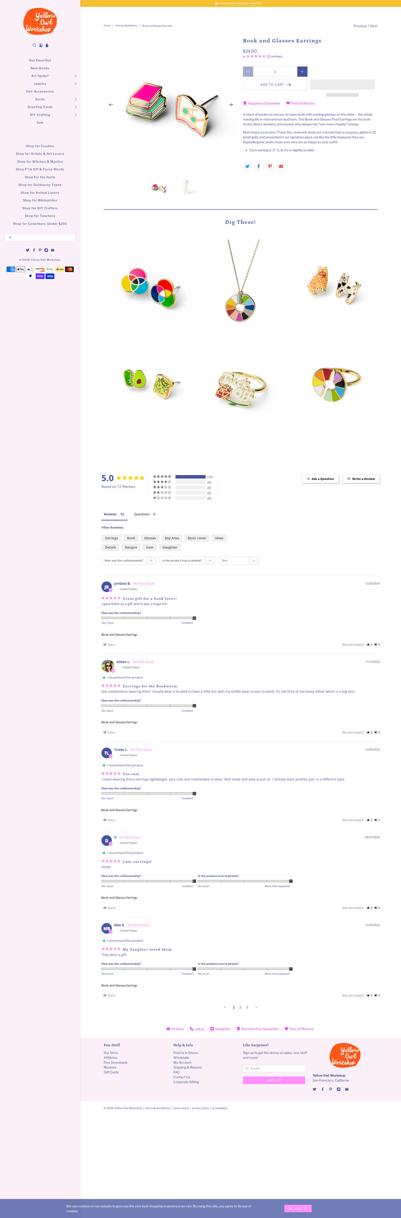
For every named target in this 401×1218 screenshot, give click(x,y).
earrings (111, 538)
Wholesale (181, 1057)
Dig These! (240, 222)
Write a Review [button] (363, 479)
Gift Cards (111, 1072)
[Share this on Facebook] (258, 166)
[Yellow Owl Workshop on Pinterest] (40, 251)
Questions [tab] (142, 514)
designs (131, 547)
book (131, 538)
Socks (40, 99)
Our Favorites (40, 60)
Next (374, 26)
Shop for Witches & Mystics (40, 161)
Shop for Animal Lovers (40, 192)
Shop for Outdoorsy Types (40, 185)
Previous (360, 26)
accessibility (219, 1108)
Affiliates (110, 1057)
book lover (197, 538)
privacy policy (200, 1108)
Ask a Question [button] (323, 479)
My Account (182, 1062)
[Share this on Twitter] (247, 166)
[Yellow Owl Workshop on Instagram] (46, 251)
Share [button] (111, 645)
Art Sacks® (40, 76)
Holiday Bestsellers (126, 26)
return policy (181, 1108)
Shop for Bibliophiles (40, 200)
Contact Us (181, 1077)
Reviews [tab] (110, 514)
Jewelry (40, 84)
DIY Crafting (40, 115)
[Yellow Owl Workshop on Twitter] (28, 251)
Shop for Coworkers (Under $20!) (40, 223)
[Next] (231, 105)
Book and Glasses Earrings (119, 634)
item (150, 547)
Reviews (110, 1067)
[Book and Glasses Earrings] (171, 105)
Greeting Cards (40, 107)
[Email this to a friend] (281, 166)
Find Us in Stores (185, 1053)
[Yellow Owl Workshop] (40, 21)
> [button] (256, 1007)
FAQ (176, 1072)
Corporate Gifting (186, 1082)
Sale (40, 122)
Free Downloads (115, 1062)
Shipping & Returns (187, 1067)
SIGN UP (274, 1080)
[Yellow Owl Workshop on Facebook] (34, 251)
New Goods (40, 68)
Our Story (111, 1053)
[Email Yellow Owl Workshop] (52, 251)
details (110, 547)
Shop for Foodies (40, 146)
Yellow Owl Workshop (45, 259)
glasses (150, 538)
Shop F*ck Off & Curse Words (40, 169)
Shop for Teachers (40, 216)
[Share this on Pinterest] (269, 166)
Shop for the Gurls (40, 177)
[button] (342, 84)
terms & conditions (157, 1108)
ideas (219, 538)
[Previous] (111, 105)
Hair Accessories (40, 91)
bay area (172, 538)
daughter (169, 547)
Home (107, 26)
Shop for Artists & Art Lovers (40, 153)
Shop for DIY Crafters (40, 208)
